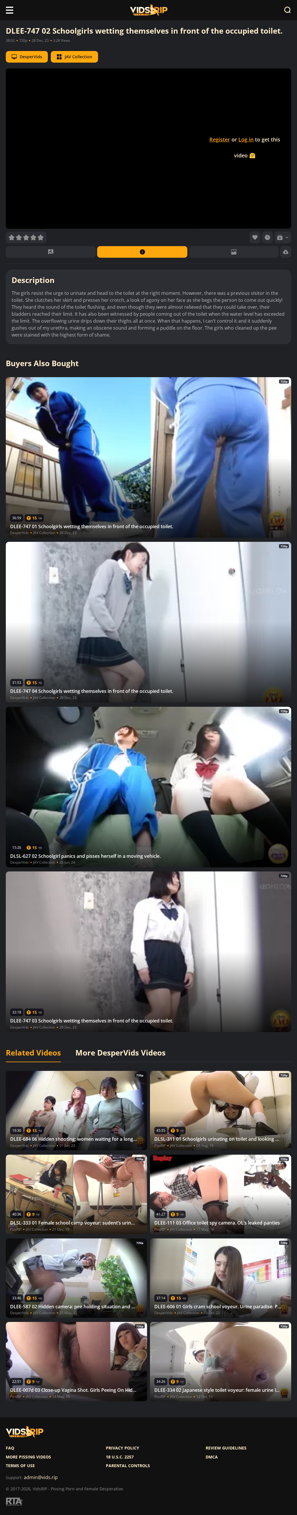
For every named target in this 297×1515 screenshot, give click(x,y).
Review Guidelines (226, 1448)
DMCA (212, 1457)
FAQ (10, 1448)
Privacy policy (122, 1448)
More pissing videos (28, 1457)
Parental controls (128, 1465)
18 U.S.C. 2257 (120, 1457)
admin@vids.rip (41, 1477)
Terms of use (20, 1465)
